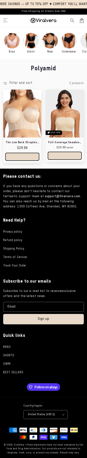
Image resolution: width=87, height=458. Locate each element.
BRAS (7, 347)
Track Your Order (14, 265)
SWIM (7, 363)
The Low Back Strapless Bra (22, 142)
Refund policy (12, 240)
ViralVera (19, 445)
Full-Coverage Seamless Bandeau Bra (64, 142)
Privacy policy (12, 231)
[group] (12, 43)
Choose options (22, 156)
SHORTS (8, 355)
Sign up (43, 319)
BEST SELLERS (13, 372)
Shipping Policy (13, 248)
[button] (72, 20)
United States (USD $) (41, 414)
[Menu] (5, 20)
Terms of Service (15, 257)
